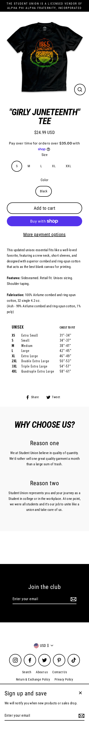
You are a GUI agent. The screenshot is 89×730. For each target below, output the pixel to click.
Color (45, 180)
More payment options (44, 234)
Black (43, 191)
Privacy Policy (64, 679)
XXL (68, 166)
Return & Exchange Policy (33, 679)
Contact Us (59, 672)
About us (42, 672)
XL (54, 166)
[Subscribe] (72, 599)
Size (45, 155)
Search (26, 672)
